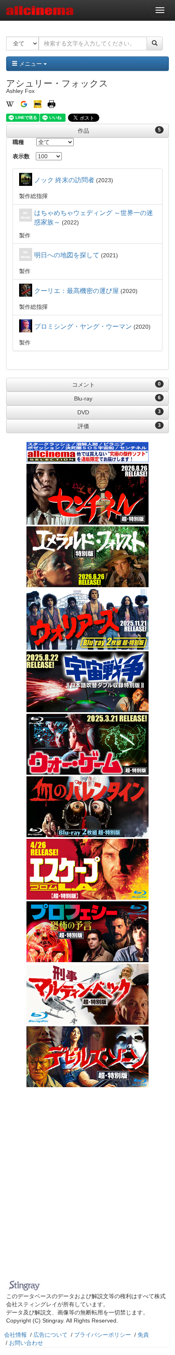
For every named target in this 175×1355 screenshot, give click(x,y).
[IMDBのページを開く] (38, 103)
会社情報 (15, 1334)
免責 (143, 1334)
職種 (18, 142)
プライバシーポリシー (102, 1334)
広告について (50, 1334)
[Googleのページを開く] (24, 103)
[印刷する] (51, 103)
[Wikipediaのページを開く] (10, 103)
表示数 (21, 156)
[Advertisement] (87, 1185)
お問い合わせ (26, 1343)
